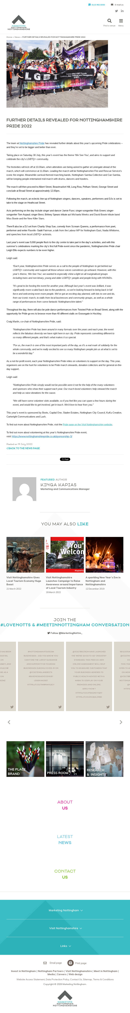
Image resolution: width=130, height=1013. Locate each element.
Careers (61, 974)
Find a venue (109, 25)
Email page (55, 962)
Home (9, 37)
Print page (80, 963)
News (17, 37)
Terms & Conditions (103, 979)
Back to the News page (24, 448)
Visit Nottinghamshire (79, 971)
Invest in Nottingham (23, 971)
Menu (121, 25)
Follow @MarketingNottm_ (66, 633)
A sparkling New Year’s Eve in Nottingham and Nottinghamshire (103, 581)
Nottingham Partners (51, 971)
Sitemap (87, 979)
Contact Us (76, 979)
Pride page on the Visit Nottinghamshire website (87, 424)
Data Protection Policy (57, 979)
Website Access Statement (30, 979)
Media (51, 974)
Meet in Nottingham (105, 971)
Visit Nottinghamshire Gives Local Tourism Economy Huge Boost (23, 581)
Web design (75, 974)
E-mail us (119, 4)
